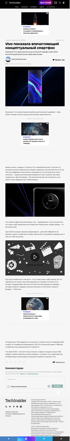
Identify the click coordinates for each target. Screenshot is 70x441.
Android (16, 64)
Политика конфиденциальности (15, 414)
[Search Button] (60, 3)
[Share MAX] (26, 438)
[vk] (10, 407)
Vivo (25, 64)
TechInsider (15, 2)
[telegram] (13, 407)
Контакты (8, 416)
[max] (21, 407)
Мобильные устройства (19, 40)
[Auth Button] (64, 3)
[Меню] (6, 3)
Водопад (29, 64)
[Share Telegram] (44, 438)
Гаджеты (8, 40)
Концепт (21, 64)
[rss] (6, 407)
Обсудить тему (60, 60)
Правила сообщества (11, 412)
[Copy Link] (61, 438)
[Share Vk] (8, 438)
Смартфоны (11, 64)
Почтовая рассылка (55, 3)
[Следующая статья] (35, 392)
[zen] (17, 407)
